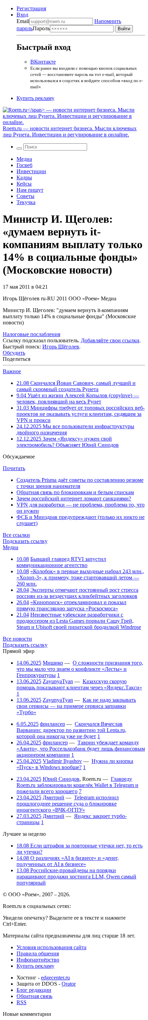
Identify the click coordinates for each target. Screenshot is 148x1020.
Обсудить (14, 353)
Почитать (14, 468)
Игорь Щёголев (60, 347)
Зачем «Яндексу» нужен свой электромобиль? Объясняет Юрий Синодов (68, 442)
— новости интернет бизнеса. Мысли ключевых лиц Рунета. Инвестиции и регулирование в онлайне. (70, 131)
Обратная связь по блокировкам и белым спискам (75, 492)
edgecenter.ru (55, 977)
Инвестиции (31, 171)
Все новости (17, 639)
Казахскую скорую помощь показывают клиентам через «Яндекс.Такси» (79, 684)
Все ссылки (16, 535)
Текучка (26, 202)
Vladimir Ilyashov (62, 761)
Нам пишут (30, 190)
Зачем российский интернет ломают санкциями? (74, 498)
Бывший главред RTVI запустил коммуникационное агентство (61, 562)
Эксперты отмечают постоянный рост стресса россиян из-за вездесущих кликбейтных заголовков (77, 593)
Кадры (24, 177)
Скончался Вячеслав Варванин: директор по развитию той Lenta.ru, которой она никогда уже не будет (71, 730)
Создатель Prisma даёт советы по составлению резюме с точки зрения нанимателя (80, 483)
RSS (22, 1002)
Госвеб (24, 165)
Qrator (69, 984)
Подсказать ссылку (25, 541)
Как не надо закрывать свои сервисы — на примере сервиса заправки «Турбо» (76, 706)
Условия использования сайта (51, 947)
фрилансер (52, 724)
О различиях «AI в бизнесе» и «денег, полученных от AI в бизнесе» (68, 861)
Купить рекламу (35, 98)
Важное (12, 371)
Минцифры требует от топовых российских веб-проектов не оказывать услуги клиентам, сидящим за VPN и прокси (81, 414)
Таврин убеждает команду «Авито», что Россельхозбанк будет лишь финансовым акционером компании (81, 749)
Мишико (53, 663)
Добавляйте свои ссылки (110, 340)
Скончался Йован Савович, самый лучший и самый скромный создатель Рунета (76, 386)
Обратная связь (34, 996)
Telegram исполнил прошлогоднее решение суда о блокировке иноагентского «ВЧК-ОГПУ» (68, 804)
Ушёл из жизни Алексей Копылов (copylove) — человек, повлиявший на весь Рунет (78, 398)
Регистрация (31, 8)
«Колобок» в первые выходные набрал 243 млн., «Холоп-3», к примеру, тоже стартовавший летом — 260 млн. (80, 577)
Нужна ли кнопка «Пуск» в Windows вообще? (75, 764)
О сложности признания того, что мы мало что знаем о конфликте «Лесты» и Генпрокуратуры (80, 669)
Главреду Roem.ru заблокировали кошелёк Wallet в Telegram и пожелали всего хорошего (77, 785)
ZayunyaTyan (58, 681)
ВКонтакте (43, 62)
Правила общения (38, 953)
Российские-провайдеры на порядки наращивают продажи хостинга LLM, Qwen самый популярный (76, 876)
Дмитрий (53, 797)
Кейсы (24, 184)
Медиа (24, 159)
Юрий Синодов (61, 779)
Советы (25, 196)
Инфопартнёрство (38, 960)
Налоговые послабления (31, 334)
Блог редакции (34, 990)
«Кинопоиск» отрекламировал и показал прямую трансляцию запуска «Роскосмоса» (71, 605)
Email (23, 21)
